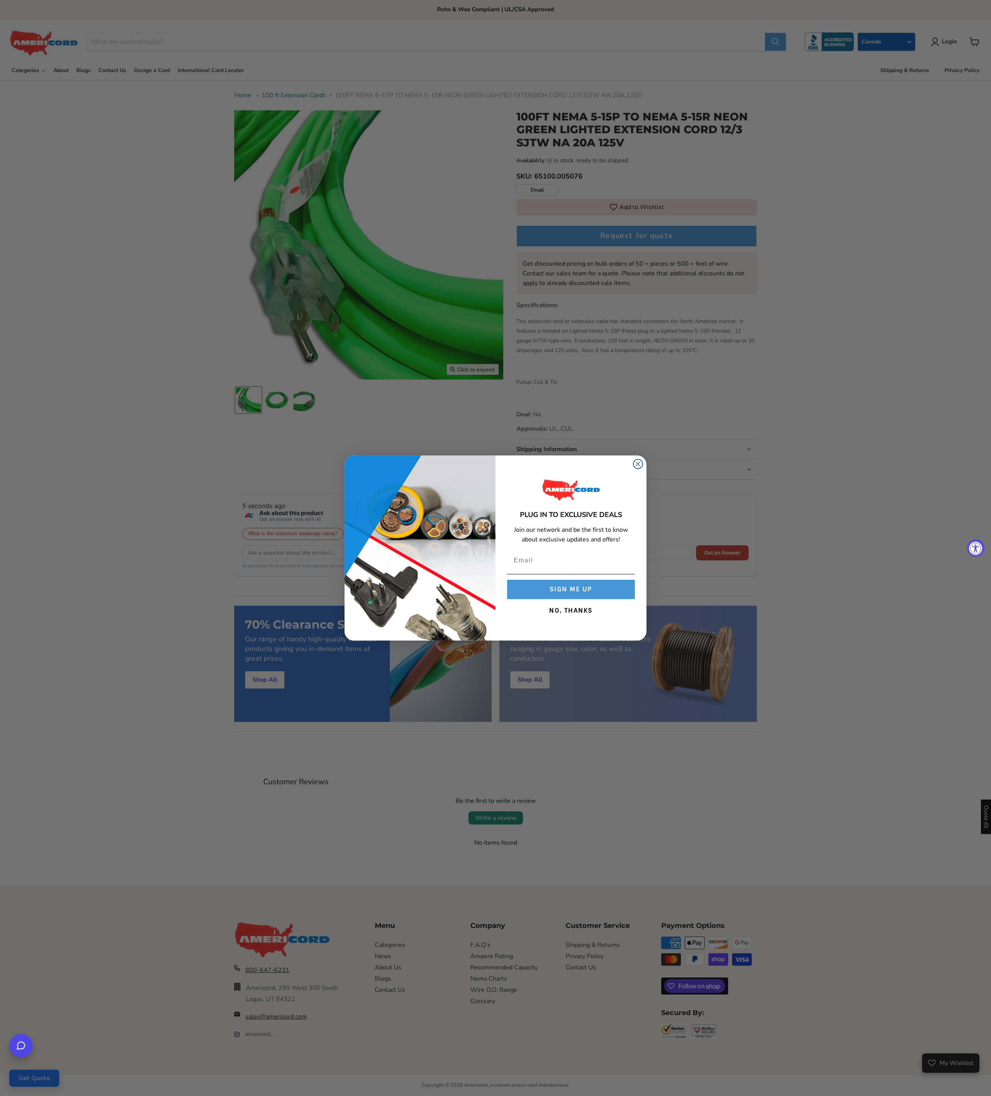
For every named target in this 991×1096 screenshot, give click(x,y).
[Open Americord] (21, 1045)
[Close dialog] (638, 464)
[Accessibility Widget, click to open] (975, 548)
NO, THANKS (571, 610)
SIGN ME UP (571, 589)
